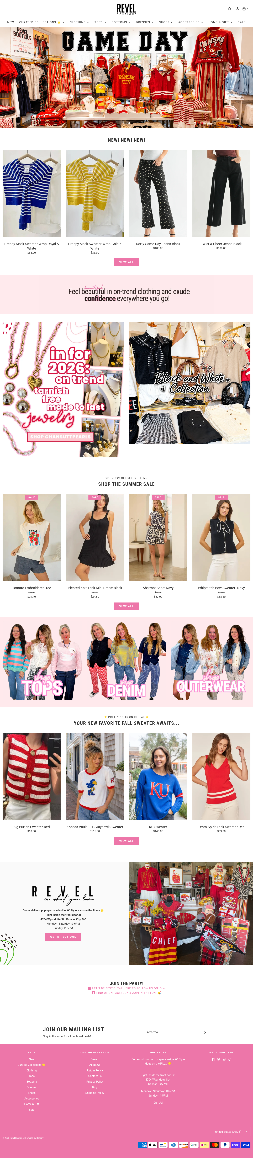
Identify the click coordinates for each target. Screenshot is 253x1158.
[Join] (205, 1032)
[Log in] (237, 8)
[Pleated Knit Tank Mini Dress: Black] (95, 537)
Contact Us (95, 1076)
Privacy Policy (94, 1081)
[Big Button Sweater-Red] (32, 776)
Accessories (31, 1098)
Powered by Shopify (34, 1138)
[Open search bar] (229, 9)
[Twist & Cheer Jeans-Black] (221, 193)
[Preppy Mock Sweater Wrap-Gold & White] (95, 193)
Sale (242, 22)
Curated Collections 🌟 (31, 1064)
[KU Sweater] (158, 776)
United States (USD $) (228, 1131)
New (10, 22)
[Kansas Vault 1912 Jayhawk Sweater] (95, 776)
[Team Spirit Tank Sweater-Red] (221, 776)
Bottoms (32, 1081)
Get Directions (63, 936)
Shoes (31, 1092)
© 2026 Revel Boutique (13, 1138)
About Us (94, 1064)
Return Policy (95, 1070)
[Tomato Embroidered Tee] (32, 537)
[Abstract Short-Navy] (158, 537)
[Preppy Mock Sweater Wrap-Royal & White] (32, 193)
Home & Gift (31, 1104)
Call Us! (158, 1102)
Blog (95, 1087)
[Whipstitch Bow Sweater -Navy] (221, 537)
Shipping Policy (94, 1092)
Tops (32, 1076)
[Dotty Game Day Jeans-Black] (158, 193)
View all (126, 262)
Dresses (31, 1087)
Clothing (32, 1070)
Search (95, 1059)
